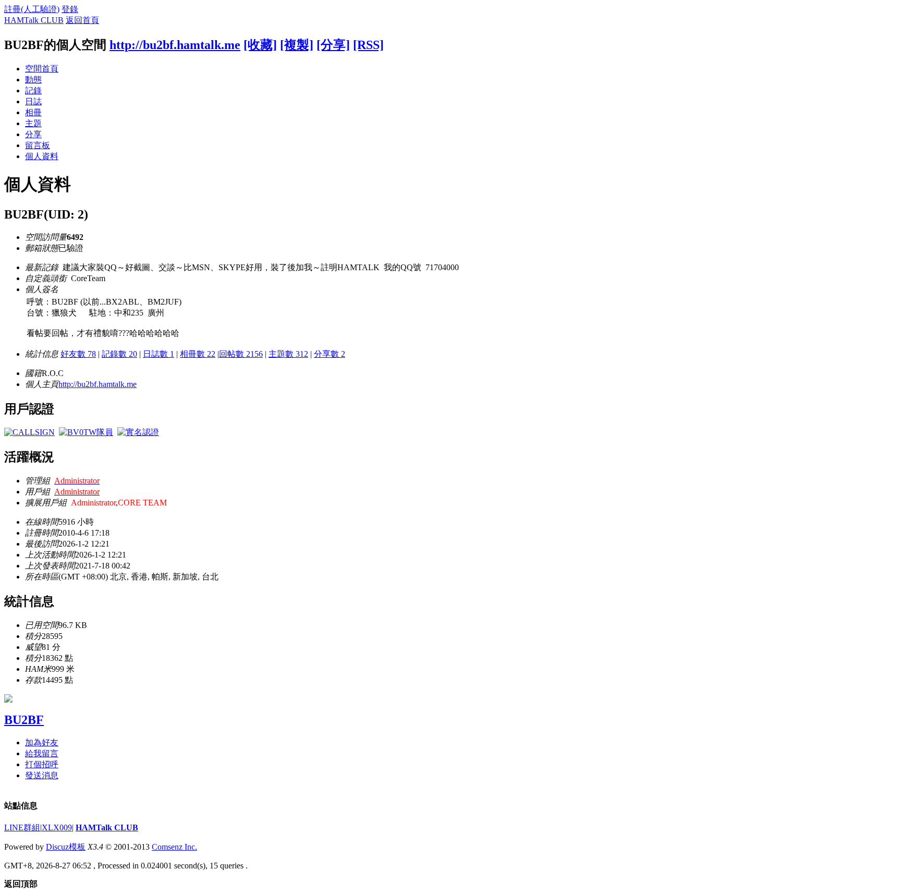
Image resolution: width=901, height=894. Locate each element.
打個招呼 (41, 764)
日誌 (33, 101)
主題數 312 (288, 353)
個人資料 (41, 156)
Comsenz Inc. (174, 846)
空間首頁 (41, 68)
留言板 (37, 145)
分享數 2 (329, 353)
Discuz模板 (66, 846)
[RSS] (368, 45)
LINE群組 (22, 827)
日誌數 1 (158, 353)
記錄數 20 (119, 353)
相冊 (33, 112)
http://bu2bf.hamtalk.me (174, 45)
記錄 (33, 90)
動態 (33, 79)
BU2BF (24, 720)
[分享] (333, 45)
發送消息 (41, 775)
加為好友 (41, 742)
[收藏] (260, 45)
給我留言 (41, 753)
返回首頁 (82, 20)
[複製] (296, 45)
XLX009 (57, 827)
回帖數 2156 (241, 353)
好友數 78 (78, 353)
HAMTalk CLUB (34, 20)
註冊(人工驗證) (31, 9)
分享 (33, 134)
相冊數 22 (197, 353)
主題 (33, 123)
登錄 (70, 9)
